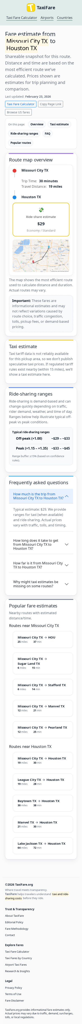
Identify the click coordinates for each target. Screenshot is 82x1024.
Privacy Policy (13, 988)
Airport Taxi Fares (16, 964)
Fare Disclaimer (14, 1000)
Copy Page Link (50, 104)
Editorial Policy (14, 922)
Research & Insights (17, 971)
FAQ (47, 133)
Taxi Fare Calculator (21, 17)
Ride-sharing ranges (24, 133)
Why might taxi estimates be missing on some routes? (35, 584)
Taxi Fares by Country (18, 958)
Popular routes (21, 143)
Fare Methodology (16, 929)
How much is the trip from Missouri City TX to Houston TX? (38, 496)
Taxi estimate (59, 124)
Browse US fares (18, 112)
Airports (47, 17)
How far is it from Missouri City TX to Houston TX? (38, 565)
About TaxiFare (14, 916)
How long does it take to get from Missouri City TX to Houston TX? (35, 544)
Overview (36, 124)
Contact (10, 935)
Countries (65, 17)
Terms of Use (13, 994)
